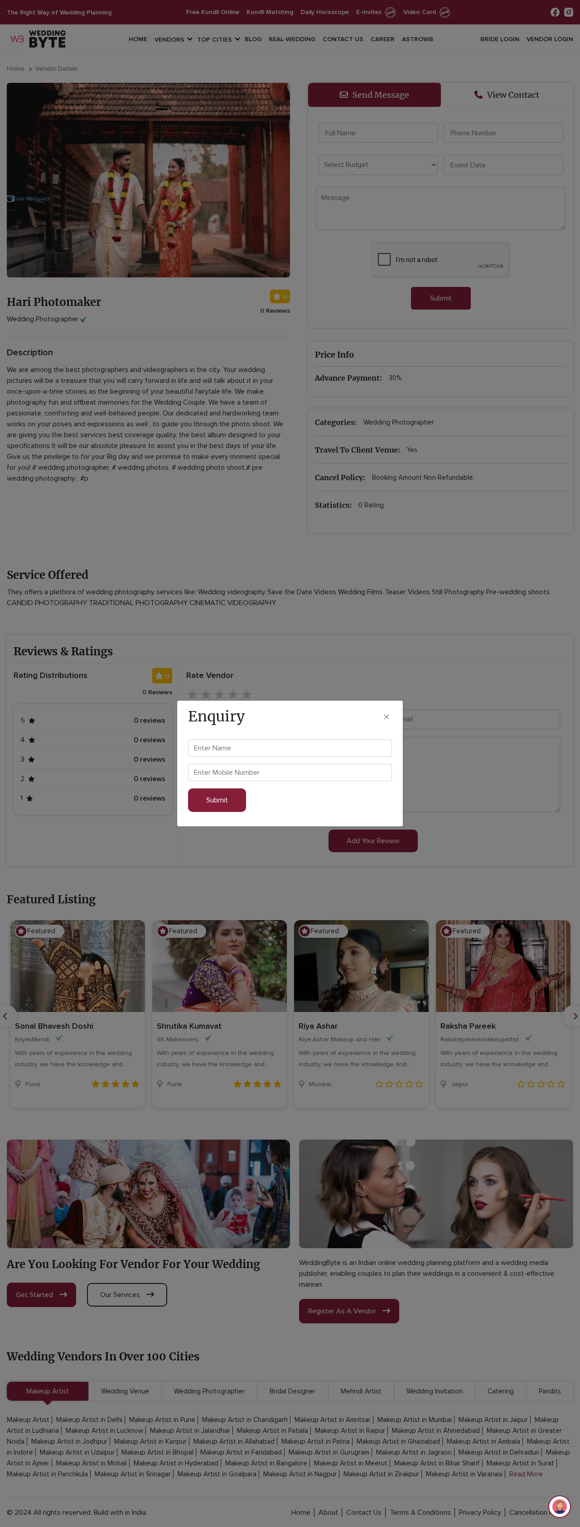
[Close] (386, 716)
